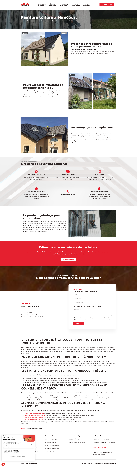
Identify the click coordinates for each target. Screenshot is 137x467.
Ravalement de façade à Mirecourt (34, 415)
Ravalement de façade (42, 4)
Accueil (23, 428)
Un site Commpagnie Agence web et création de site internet (99, 463)
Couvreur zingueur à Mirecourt (33, 419)
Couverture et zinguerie (76, 4)
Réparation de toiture (53, 4)
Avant (25, 33)
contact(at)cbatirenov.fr (100, 447)
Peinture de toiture (86, 4)
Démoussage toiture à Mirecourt (34, 413)
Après (64, 33)
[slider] (44, 49)
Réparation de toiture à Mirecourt (34, 417)
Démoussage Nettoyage (64, 4)
